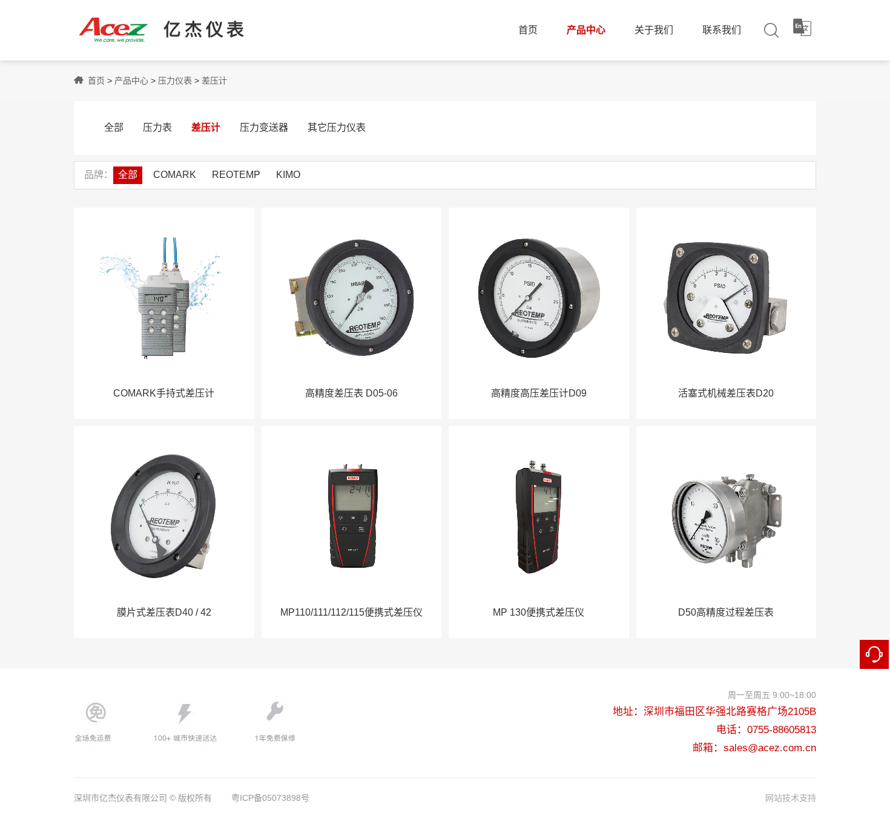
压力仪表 (175, 80)
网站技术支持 (790, 798)
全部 (114, 127)
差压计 (214, 80)
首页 (528, 30)
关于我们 (654, 30)
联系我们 (721, 30)
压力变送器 (264, 127)
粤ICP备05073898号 (270, 798)
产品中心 (586, 30)
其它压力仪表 (337, 127)
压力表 (157, 127)
